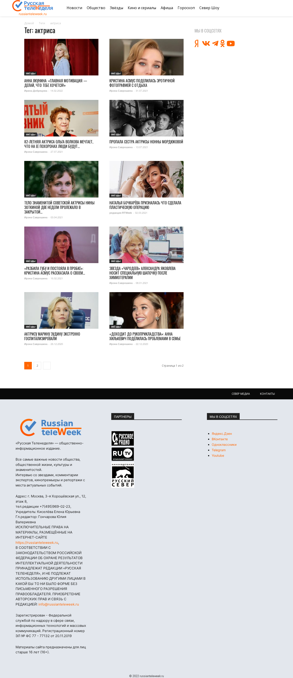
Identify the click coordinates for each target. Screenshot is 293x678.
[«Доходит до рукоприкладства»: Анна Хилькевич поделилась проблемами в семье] (146, 310)
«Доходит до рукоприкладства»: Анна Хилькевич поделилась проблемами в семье (145, 336)
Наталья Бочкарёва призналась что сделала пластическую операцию (145, 205)
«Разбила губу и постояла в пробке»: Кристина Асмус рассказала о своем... (54, 271)
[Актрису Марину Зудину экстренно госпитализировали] (61, 310)
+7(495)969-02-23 (55, 506)
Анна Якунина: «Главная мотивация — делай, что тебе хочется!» (55, 83)
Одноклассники (224, 444)
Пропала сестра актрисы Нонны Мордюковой (146, 141)
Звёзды (30, 73)
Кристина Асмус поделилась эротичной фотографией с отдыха (142, 83)
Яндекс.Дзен (222, 433)
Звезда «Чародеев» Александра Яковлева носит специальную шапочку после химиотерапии (142, 273)
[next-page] (47, 365)
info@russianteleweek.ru (58, 604)
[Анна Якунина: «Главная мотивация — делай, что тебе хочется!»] (61, 57)
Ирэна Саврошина (121, 90)
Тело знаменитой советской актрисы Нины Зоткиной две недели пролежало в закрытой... (59, 207)
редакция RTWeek (120, 212)
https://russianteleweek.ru (37, 542)
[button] (275, 8)
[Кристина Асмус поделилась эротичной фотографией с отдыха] (146, 57)
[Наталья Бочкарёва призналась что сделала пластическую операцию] (146, 179)
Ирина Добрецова (35, 90)
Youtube (218, 455)
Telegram (219, 450)
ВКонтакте (220, 439)
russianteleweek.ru (33, 14)
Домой (29, 23)
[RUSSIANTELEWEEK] (32, 5)
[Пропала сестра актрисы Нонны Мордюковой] (146, 118)
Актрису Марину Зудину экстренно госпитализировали (52, 336)
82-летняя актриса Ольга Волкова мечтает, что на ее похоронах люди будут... (58, 144)
